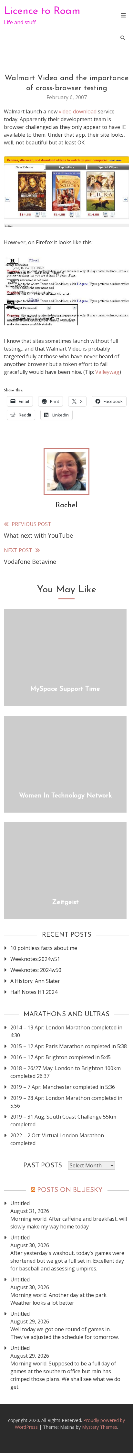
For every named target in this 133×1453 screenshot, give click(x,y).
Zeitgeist (65, 902)
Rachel (66, 505)
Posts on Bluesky (70, 1190)
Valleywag (107, 371)
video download (78, 111)
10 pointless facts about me (43, 948)
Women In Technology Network (65, 796)
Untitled (20, 1203)
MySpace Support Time (65, 689)
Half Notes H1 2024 (33, 991)
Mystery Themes (99, 1427)
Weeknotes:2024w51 (35, 959)
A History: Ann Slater (35, 980)
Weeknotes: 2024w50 (35, 970)
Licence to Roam (42, 11)
